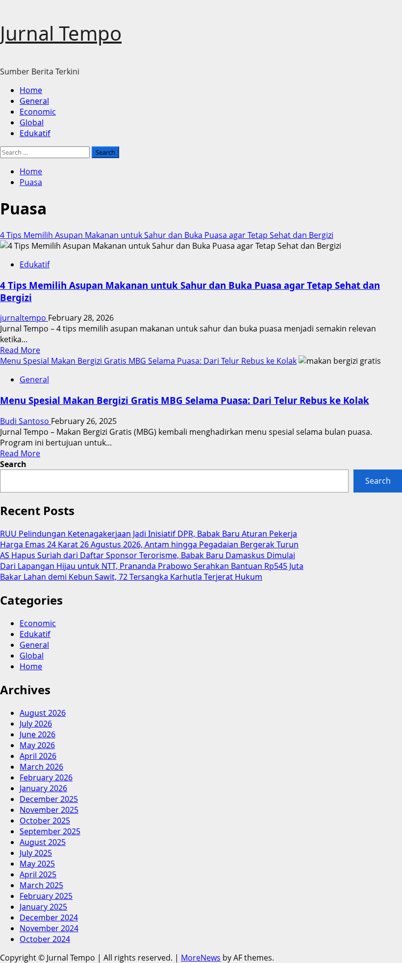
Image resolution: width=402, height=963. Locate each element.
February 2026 (46, 777)
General (34, 100)
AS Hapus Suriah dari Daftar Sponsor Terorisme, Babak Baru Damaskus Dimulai (147, 555)
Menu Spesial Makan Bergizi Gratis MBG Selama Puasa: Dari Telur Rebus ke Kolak (148, 360)
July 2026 (36, 723)
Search (13, 464)
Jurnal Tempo (61, 33)
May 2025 (37, 863)
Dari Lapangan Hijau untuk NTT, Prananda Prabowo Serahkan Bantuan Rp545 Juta (151, 566)
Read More (20, 350)
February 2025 (46, 896)
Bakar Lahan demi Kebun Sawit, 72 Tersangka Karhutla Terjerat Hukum (131, 576)
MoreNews (201, 957)
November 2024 (49, 928)
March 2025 (41, 885)
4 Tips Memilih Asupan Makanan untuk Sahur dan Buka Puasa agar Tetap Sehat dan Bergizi (166, 235)
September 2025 (50, 831)
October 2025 (45, 820)
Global (32, 122)
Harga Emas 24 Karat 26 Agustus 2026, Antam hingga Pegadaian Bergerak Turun (149, 544)
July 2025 (36, 852)
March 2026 (41, 766)
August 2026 (43, 712)
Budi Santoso (25, 421)
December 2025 (49, 799)
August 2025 (43, 842)
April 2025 (38, 874)
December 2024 (49, 917)
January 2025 (43, 906)
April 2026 (38, 756)
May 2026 (37, 745)
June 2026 (37, 734)
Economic (38, 111)
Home (31, 90)
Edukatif (35, 133)
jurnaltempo (24, 317)
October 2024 (45, 939)
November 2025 (49, 809)
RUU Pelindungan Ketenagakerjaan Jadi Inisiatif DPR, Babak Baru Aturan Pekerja (148, 533)
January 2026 (43, 788)
